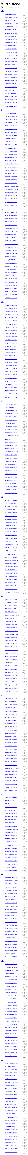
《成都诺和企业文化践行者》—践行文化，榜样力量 (12, 708)
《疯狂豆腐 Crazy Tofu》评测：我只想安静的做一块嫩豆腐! (12, 576)
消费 (2, 961)
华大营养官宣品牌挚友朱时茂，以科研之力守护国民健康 (12, 106)
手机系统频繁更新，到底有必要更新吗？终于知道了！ (12, 1094)
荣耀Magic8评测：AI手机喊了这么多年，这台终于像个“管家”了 (12, 704)
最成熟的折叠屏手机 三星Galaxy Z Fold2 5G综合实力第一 (12, 618)
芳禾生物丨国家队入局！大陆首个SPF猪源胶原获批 (12, 42)
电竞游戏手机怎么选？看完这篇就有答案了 (12, 746)
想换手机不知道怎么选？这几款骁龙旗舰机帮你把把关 (12, 723)
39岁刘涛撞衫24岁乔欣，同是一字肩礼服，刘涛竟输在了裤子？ (12, 390)
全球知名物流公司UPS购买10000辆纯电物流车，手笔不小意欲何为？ (12, 816)
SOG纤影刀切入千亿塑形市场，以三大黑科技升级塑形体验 (12, 71)
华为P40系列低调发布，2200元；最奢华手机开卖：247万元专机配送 (12, 800)
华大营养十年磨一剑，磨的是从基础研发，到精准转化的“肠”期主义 (12, 52)
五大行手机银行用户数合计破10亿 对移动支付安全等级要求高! (12, 1005)
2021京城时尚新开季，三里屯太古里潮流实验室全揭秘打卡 (12, 212)
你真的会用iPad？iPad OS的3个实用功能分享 (12, 167)
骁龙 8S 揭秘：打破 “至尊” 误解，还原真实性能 (12, 714)
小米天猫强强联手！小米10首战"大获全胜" (12, 352)
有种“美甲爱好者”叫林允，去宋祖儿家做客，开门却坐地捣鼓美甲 (12, 1152)
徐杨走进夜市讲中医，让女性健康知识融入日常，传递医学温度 (12, 26)
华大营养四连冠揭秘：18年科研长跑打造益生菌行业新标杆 (12, 80)
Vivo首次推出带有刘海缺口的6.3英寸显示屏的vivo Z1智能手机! (12, 1014)
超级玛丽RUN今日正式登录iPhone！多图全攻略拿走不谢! (12, 992)
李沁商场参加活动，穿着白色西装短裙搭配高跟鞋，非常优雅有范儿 (12, 941)
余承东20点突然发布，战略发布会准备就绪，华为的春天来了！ (12, 218)
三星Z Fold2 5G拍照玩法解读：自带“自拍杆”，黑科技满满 (12, 646)
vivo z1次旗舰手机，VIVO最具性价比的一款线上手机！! (12, 582)
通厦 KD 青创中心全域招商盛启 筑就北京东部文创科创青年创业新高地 (12, 884)
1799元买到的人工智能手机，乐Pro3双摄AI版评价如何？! (12, 1030)
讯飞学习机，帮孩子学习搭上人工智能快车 (12, 835)
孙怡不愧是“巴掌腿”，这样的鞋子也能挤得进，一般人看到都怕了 (12, 477)
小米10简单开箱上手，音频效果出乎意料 (12, 247)
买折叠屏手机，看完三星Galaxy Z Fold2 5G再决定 (12, 624)
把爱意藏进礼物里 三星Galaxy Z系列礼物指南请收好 (12, 650)
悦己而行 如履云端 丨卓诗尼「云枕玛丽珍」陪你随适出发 (12, 68)
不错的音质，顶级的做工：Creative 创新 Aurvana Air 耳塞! (12, 535)
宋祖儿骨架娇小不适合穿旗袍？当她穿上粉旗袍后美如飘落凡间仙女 (12, 857)
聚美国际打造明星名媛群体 (11, 749)
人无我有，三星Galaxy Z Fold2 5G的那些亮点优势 (12, 678)
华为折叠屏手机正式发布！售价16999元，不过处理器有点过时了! (12, 983)
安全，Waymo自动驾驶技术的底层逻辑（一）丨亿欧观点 (12, 442)
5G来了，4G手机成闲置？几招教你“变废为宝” (12, 1088)
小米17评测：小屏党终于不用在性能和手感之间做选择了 (12, 720)
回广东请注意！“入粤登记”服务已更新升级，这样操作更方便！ (12, 346)
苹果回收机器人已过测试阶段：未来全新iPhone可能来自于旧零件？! (12, 976)
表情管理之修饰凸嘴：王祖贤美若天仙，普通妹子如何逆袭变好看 (12, 1139)
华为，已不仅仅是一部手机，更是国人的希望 (12, 355)
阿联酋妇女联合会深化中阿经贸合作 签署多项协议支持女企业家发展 (12, 77)
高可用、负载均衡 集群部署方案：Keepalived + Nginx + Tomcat (12, 928)
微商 (2, 1060)
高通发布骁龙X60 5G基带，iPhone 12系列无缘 (12, 410)
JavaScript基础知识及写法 (11, 259)
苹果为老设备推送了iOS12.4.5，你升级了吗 (12, 845)
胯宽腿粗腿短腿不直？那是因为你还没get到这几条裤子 (12, 947)
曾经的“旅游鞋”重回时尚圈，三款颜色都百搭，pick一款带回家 (12, 291)
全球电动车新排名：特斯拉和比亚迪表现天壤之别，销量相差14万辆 (12, 135)
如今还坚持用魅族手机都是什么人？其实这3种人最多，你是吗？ (12, 132)
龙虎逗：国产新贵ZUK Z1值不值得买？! (12, 1040)
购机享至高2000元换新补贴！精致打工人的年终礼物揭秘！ (12, 637)
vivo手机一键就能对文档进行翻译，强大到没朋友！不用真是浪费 (12, 1079)
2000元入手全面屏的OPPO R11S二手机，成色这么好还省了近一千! (12, 512)
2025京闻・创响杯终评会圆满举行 (12, 780)
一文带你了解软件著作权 (10, 937)
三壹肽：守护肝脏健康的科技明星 (12, 758)
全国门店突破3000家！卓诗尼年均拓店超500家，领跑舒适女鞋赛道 (12, 39)
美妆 (2, 110)
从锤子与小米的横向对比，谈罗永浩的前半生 (12, 349)
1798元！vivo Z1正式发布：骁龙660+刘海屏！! (12, 547)
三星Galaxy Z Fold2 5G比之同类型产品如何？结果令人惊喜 (12, 681)
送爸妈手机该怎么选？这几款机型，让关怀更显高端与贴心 (12, 717)
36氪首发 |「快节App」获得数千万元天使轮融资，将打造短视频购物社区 (12, 448)
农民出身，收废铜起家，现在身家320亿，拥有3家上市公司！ (12, 420)
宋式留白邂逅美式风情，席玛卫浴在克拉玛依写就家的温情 (12, 774)
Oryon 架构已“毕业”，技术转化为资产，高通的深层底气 (12, 730)
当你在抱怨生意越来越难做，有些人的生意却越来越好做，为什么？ (12, 179)
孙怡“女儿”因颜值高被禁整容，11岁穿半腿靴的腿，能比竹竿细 (12, 294)
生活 (2, 497)
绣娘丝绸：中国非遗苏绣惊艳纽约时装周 (12, 99)
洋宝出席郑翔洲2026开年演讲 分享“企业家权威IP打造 (12, 755)
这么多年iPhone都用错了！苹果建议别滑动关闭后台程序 (12, 1066)
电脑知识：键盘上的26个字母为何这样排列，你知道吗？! (12, 1008)
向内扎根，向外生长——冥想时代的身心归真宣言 (12, 93)
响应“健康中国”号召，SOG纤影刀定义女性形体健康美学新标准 (12, 96)
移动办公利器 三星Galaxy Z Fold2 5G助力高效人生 (12, 605)
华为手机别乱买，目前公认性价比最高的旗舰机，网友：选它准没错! (12, 522)
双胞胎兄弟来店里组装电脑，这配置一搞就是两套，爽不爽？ (12, 906)
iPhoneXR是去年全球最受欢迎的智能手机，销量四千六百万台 (12, 324)
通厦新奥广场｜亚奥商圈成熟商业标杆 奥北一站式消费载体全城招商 (12, 64)
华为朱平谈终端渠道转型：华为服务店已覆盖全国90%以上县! (12, 563)
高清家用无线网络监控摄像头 (11, 458)
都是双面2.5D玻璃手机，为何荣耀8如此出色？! (12, 573)
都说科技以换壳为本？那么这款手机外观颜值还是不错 (12, 365)
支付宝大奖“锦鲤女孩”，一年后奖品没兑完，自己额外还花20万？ (12, 810)
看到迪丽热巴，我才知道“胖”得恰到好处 (12, 867)
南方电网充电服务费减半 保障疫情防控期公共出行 (12, 436)
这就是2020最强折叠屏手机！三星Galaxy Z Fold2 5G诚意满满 (12, 656)
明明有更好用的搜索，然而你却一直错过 (12, 934)
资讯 (2, 11)
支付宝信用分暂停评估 (10, 464)
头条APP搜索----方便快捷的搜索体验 (12, 451)
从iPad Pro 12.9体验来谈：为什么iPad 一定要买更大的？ (12, 359)
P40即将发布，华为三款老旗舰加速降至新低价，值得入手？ (12, 826)
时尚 (2, 596)
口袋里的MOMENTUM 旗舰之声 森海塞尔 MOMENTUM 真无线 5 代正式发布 (12, 17)
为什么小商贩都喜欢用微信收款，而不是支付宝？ (12, 912)
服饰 (2, 302)
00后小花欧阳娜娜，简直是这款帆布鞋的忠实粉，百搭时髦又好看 (12, 480)
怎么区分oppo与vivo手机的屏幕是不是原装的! (12, 1049)
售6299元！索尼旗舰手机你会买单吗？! (12, 528)
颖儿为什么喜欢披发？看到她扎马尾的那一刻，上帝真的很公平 (12, 282)
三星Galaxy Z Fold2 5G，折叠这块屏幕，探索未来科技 (12, 685)
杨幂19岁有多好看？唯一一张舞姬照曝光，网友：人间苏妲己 (12, 950)
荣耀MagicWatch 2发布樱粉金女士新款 (12, 887)
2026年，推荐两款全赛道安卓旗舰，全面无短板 (12, 733)
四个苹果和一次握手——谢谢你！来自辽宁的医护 (12, 915)
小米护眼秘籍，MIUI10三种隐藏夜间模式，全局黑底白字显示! (12, 592)
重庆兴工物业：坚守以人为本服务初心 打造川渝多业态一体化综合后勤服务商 (12, 877)
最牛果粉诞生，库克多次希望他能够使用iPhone (12, 807)
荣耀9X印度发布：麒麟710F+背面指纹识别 (12, 314)
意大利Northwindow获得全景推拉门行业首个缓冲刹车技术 (12, 784)
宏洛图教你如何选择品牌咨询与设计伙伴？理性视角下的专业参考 (12, 761)
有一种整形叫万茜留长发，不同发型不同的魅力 (12, 864)
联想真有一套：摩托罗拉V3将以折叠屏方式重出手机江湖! (12, 560)
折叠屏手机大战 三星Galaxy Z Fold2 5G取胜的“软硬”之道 (12, 662)
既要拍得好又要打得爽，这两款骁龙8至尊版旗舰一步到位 (12, 727)
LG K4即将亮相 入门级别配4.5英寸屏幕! (12, 509)
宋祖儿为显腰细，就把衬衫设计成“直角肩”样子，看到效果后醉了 (12, 486)
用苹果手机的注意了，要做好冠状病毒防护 (12, 445)
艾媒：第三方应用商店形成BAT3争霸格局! (12, 1056)
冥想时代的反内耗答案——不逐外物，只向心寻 (12, 90)
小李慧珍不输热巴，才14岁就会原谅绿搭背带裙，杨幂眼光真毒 (12, 384)
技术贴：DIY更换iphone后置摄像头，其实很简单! (12, 519)
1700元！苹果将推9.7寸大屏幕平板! (12, 544)
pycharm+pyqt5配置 (9, 1101)
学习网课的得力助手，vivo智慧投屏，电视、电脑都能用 (12, 429)
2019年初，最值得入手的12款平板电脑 (12, 1104)
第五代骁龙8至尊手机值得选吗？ (12, 742)
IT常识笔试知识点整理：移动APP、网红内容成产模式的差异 (12, 931)
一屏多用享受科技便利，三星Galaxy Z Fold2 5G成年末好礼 (12, 627)
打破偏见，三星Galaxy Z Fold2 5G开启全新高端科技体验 (12, 643)
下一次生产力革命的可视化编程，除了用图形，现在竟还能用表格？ (12, 269)
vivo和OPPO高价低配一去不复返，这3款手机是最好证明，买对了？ (12, 896)
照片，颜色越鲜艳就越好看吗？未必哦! (12, 516)
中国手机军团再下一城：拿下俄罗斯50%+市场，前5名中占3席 (12, 432)
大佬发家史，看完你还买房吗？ (12, 340)
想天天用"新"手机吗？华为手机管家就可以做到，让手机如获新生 (12, 170)
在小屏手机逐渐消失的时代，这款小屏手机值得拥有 (12, 1082)
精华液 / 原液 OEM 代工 (10, 14)
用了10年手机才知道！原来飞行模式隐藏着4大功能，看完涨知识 (12, 225)
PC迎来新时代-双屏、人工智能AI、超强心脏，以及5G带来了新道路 (12, 275)
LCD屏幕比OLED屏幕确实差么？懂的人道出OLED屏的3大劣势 (12, 903)
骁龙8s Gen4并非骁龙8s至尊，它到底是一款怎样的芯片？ (12, 711)
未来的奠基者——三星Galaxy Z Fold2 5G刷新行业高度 (12, 608)
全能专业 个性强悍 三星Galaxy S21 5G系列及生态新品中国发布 (12, 599)
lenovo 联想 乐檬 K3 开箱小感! (12, 995)
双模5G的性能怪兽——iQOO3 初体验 (12, 122)
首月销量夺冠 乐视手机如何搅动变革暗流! (12, 970)
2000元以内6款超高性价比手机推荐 (12, 819)
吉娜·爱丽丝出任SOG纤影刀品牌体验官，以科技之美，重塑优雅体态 (12, 20)
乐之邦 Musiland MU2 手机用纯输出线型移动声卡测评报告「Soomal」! (12, 1011)
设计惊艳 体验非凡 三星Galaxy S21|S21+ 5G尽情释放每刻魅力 (12, 602)
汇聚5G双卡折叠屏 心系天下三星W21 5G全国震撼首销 (12, 665)
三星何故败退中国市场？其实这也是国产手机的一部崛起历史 (12, 1091)
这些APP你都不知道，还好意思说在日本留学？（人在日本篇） (12, 195)
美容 (2, 209)
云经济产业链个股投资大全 (11, 1123)
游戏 (2, 794)
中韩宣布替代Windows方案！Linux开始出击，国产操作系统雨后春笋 (12, 330)
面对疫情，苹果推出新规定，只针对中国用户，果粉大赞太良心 (12, 909)
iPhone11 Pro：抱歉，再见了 (11, 244)
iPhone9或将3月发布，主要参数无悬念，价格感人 (12, 1069)
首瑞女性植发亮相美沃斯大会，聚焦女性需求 (12, 87)
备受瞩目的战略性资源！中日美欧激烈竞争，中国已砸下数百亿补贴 (12, 228)
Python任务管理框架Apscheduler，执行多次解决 (12, 1117)
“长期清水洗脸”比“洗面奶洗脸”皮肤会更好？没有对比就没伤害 (12, 1145)
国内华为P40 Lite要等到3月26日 (12, 1063)
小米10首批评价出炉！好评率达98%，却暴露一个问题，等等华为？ (12, 250)
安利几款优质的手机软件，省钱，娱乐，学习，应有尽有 (12, 378)
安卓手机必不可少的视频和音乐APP (12, 266)
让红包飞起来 (8, 439)
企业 (2, 695)
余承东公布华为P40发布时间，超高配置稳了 (12, 1072)
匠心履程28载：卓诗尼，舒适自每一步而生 (12, 58)
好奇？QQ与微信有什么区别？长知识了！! (12, 541)
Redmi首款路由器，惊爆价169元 (12, 362)
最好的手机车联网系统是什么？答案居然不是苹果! (12, 570)
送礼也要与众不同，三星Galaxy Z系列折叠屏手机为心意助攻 (12, 631)
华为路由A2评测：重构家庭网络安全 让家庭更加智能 (12, 1129)
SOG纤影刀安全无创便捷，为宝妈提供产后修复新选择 (12, 49)
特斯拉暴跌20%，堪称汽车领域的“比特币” (12, 374)
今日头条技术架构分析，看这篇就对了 (12, 1120)
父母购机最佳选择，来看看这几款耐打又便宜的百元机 (12, 145)
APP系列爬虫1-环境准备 (10, 1114)
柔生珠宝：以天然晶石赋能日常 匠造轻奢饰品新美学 (12, 61)
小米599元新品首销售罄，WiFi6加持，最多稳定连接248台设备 (12, 404)
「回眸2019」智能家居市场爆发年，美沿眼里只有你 (12, 151)
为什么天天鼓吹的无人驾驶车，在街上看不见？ (12, 1110)
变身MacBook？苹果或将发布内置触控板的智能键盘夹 (12, 215)
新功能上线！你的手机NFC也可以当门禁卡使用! (12, 554)
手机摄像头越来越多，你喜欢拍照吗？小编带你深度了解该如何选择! (12, 986)
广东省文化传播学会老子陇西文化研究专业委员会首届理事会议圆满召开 (12, 787)
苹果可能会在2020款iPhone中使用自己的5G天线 (12, 822)
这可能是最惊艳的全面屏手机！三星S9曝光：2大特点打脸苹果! (12, 506)
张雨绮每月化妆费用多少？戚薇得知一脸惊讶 (12, 953)
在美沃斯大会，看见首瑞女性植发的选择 (12, 83)
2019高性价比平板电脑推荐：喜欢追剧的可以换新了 (12, 1098)
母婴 (2, 401)
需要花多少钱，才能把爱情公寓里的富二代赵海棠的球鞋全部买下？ (12, 944)
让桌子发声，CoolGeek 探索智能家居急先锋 (12, 186)
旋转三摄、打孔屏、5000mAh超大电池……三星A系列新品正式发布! (12, 589)
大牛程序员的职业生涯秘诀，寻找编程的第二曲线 (12, 263)
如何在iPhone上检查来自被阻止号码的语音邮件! (12, 999)
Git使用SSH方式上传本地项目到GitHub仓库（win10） (12, 470)
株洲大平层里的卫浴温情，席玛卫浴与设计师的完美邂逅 (12, 777)
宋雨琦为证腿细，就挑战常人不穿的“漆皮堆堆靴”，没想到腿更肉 (12, 285)
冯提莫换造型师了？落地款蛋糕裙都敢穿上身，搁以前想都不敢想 (12, 861)
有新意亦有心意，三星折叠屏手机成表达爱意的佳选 (12, 653)
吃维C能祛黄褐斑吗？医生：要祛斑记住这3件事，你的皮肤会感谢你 (12, 870)
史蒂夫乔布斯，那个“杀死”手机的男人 (12, 333)
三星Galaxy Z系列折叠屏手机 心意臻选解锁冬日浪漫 (12, 669)
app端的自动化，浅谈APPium (11, 368)
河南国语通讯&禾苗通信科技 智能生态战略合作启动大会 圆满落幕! (12, 1052)
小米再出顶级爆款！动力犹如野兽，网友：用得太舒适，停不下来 (12, 311)
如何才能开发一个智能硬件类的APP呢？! (12, 557)
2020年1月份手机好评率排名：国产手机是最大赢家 (12, 343)
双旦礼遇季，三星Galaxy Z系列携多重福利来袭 (12, 612)
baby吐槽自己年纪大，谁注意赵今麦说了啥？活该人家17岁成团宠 (12, 202)
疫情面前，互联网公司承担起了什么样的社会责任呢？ (12, 221)
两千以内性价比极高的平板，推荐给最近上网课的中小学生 (12, 157)
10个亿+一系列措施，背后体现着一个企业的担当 (12, 851)
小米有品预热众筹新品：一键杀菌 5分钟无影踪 (12, 407)
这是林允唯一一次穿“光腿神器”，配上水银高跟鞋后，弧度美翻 (12, 493)
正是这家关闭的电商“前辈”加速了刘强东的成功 (12, 336)
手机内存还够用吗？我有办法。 (12, 467)
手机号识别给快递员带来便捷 (11, 253)
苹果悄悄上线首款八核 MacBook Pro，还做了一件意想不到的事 (12, 148)
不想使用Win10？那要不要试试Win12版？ (12, 1107)
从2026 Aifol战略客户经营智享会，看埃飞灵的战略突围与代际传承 (12, 771)
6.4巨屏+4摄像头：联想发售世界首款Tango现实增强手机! (12, 551)
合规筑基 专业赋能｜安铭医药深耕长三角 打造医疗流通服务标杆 (12, 880)
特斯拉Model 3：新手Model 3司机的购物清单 (12, 371)
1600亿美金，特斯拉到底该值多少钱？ (12, 848)
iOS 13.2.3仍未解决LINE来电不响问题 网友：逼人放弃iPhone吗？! (12, 1024)
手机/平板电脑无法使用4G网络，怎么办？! (12, 989)
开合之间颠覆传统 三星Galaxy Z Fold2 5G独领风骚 (12, 688)
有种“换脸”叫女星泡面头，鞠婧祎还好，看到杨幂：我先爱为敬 (12, 483)
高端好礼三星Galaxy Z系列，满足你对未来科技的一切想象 (12, 640)
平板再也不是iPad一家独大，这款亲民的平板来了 (12, 832)
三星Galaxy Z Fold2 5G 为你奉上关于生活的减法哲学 (12, 615)
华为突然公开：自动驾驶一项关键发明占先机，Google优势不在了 (12, 240)
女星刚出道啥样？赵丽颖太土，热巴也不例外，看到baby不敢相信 (12, 489)
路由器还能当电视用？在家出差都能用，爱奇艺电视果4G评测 (12, 192)
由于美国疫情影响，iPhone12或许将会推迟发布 (12, 413)
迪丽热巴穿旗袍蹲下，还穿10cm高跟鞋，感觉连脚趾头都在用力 (12, 397)
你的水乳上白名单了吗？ (10, 1142)
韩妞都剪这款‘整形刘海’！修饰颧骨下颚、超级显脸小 (12, 288)
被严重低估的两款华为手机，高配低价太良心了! (12, 964)
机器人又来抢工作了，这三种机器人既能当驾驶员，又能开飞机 (12, 141)
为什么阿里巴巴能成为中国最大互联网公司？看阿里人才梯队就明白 (12, 129)
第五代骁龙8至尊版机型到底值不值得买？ (12, 739)
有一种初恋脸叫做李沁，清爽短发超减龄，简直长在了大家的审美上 (12, 394)
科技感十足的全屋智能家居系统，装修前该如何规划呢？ (12, 1126)
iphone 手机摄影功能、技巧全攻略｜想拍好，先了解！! (12, 1002)
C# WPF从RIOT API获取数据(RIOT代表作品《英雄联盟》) (12, 381)
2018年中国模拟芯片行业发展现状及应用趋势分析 (12, 838)
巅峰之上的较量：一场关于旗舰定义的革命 (12, 736)
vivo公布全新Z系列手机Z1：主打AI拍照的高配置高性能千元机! (12, 1018)
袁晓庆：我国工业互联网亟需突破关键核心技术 (12, 474)
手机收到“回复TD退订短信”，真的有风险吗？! (12, 1021)
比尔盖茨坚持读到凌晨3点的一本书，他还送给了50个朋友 (12, 813)
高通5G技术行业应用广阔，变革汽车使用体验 (12, 698)
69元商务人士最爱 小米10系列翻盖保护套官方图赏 (12, 317)
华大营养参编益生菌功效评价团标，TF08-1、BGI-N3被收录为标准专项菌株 (12, 45)
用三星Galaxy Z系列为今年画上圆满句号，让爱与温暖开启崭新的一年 (12, 659)
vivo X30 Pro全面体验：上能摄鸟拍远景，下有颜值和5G (12, 237)
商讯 (2, 874)
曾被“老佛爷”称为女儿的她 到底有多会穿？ (12, 957)
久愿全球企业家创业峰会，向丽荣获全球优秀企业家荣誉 (12, 752)
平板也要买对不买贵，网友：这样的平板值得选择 (12, 890)
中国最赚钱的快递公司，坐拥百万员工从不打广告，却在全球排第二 (12, 423)
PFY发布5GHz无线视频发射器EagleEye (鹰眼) (12, 164)
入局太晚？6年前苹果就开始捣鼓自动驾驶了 (12, 305)
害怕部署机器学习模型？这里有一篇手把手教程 (12, 173)
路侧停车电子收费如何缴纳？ (11, 176)
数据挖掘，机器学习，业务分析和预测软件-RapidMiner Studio (12, 922)
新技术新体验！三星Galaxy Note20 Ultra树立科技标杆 (12, 675)
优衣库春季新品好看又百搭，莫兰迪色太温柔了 (12, 854)
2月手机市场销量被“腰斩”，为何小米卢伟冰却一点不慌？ (12, 113)
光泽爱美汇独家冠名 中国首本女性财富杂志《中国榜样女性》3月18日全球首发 (12, 768)
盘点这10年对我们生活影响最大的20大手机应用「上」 (12, 455)
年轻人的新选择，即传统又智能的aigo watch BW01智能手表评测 (12, 183)
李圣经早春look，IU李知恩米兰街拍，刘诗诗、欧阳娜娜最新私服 (12, 298)
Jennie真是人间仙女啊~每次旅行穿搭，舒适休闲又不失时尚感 (12, 205)
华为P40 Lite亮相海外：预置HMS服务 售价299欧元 (12, 116)
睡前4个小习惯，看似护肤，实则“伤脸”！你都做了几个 (12, 1148)
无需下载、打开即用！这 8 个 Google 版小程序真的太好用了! (12, 585)
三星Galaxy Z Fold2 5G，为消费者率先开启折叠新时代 (12, 634)
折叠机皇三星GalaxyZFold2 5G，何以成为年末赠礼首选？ (12, 621)
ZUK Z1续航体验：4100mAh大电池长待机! (12, 538)
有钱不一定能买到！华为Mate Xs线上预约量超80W (12, 308)
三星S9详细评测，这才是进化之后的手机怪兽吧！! (12, 1037)
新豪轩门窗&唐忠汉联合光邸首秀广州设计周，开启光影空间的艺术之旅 (12, 790)
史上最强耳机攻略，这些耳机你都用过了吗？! (12, 503)
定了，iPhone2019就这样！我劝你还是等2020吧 (12, 803)
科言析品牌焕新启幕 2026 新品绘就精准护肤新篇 (12, 765)
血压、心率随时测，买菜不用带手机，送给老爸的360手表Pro (12, 154)
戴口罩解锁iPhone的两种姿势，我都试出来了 (12, 416)
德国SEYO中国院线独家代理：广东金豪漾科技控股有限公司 (12, 36)
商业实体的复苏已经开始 (10, 234)
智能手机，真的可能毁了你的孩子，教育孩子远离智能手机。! (12, 1033)
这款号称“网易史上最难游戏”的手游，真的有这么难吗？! (12, 1046)
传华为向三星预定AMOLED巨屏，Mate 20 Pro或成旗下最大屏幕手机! (12, 579)
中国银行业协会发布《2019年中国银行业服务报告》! (12, 973)
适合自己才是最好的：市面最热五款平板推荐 (12, 918)
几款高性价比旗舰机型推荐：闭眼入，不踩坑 (12, 701)
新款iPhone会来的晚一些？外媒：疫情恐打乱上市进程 (12, 125)
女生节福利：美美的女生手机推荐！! (12, 1043)
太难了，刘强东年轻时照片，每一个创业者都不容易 (12, 899)
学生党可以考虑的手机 (10, 1075)
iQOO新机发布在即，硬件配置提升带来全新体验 (12, 327)
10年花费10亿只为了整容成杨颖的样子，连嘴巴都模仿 (12, 387)
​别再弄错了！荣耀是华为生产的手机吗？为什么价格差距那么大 (12, 1085)
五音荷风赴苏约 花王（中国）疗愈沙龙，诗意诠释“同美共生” (12, 23)
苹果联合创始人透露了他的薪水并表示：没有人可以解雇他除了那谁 (12, 925)
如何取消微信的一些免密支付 (11, 842)
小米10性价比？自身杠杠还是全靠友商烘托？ (12, 797)
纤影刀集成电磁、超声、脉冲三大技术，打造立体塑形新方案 (12, 103)
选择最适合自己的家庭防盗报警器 (12, 256)
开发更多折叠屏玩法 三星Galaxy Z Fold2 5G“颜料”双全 (12, 672)
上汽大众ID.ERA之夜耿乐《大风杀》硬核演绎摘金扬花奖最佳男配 (12, 55)
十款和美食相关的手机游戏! (11, 566)
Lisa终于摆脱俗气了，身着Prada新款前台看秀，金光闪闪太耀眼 (12, 1136)
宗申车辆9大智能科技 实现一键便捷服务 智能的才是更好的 (12, 321)
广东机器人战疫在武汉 (10, 138)
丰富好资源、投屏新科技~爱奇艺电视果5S (12, 272)
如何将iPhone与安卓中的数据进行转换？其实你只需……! (12, 500)
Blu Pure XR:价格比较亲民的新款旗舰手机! (12, 967)
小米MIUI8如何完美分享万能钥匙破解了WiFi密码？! (12, 979)
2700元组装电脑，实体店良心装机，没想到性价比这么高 (12, 426)
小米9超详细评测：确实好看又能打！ (12, 119)
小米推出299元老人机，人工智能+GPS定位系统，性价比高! (12, 525)
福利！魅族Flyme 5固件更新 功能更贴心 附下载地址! (12, 531)
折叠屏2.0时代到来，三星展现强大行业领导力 (12, 691)
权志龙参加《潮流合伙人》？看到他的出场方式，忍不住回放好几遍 (12, 198)
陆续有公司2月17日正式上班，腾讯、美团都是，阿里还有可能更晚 (12, 160)
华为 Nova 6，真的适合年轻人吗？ (12, 231)
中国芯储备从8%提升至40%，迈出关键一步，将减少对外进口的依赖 (12, 189)
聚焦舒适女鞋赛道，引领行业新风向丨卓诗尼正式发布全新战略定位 (12, 74)
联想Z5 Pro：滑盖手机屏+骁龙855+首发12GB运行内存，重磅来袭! (12, 1027)
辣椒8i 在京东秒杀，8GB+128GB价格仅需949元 (12, 893)
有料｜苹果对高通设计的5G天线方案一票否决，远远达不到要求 (12, 829)
